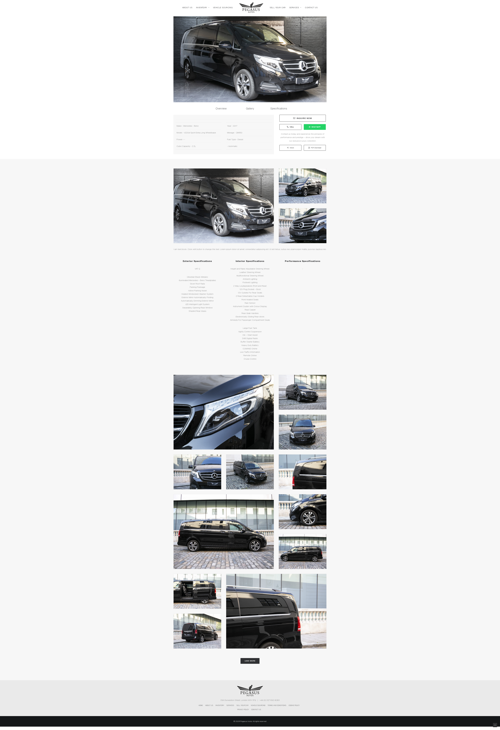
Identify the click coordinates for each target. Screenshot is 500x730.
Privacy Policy (243, 710)
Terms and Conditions (277, 705)
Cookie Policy (294, 705)
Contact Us (311, 7)
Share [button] (292, 148)
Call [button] (292, 127)
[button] (221, 108)
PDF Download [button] (316, 148)
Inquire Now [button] (304, 118)
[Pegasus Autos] (251, 7)
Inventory (201, 7)
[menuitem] (187, 7)
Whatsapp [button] (316, 127)
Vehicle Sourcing (223, 7)
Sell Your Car (278, 7)
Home (201, 705)
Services (294, 7)
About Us (187, 7)
